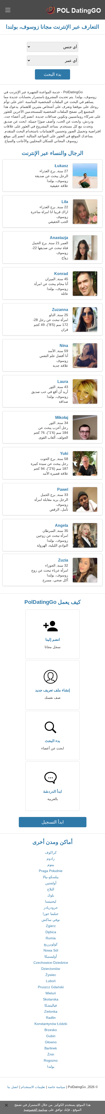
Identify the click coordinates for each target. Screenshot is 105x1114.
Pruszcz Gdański (51, 987)
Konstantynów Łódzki (50, 1024)
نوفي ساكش (51, 920)
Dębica (50, 932)
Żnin (50, 1054)
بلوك (50, 895)
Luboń (51, 981)
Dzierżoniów (50, 969)
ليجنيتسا (50, 901)
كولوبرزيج (51, 944)
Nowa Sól (50, 950)
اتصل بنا (12, 1087)
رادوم (51, 859)
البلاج (50, 889)
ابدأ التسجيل (53, 822)
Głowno (51, 1042)
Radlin (51, 1018)
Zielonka (50, 1011)
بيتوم (50, 865)
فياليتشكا (50, 1005)
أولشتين (50, 883)
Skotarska (50, 999)
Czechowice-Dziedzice (50, 963)
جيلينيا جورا (51, 914)
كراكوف (51, 852)
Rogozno (51, 1060)
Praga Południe (51, 871)
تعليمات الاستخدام (33, 1087)
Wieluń (50, 993)
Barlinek (50, 1048)
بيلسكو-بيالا (51, 877)
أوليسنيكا (50, 956)
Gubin (50, 1036)
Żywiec (50, 975)
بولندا (50, 1066)
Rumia (51, 938)
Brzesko (50, 1030)
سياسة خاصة (56, 1087)
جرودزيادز (51, 907)
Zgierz (51, 926)
